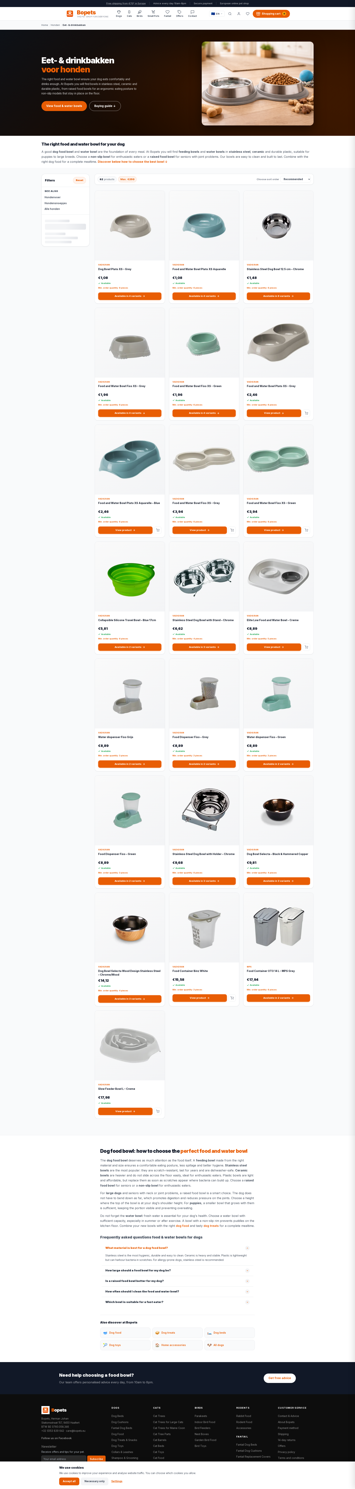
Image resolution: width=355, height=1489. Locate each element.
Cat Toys (158, 1452)
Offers (281, 1445)
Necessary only (94, 1481)
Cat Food (158, 1457)
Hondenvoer (53, 197)
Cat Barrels (159, 1440)
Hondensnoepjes (56, 203)
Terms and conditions (291, 1457)
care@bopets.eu (75, 1430)
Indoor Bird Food (205, 1422)
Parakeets (201, 1416)
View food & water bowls (64, 106)
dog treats (211, 1226)
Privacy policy (286, 1452)
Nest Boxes (202, 1434)
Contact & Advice (288, 1416)
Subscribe (96, 1459)
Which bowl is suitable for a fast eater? (134, 1302)
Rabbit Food (243, 1416)
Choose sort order (268, 179)
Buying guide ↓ (105, 106)
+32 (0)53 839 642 (52, 1430)
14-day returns (286, 1440)
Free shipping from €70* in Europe (126, 3)
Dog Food (117, 1434)
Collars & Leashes (122, 1452)
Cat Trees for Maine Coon (169, 1428)
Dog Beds (117, 1416)
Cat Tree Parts (162, 1434)
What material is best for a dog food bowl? (136, 1248)
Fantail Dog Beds (121, 1428)
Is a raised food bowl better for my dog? (134, 1281)
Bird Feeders (202, 1428)
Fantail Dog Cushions (249, 1450)
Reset (79, 180)
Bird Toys (200, 1445)
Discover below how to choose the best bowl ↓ (133, 161)
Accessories (243, 1428)
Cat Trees (159, 1416)
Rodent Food (244, 1422)
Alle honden (52, 208)
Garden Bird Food (205, 1440)
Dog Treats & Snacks (124, 1440)
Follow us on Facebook (56, 1438)
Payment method (288, 1428)
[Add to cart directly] (306, 413)
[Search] (230, 13)
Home (44, 24)
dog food (55, 161)
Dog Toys (117, 1445)
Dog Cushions (120, 1422)
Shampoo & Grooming (124, 1457)
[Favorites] (247, 13)
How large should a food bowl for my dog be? (138, 1270)
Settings (116, 1481)
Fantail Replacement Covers (253, 1456)
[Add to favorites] (159, 196)
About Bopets (286, 1422)
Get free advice (279, 1378)
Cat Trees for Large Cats (168, 1422)
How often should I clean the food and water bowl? (142, 1291)
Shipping (283, 1434)
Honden (55, 24)
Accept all (69, 1481)
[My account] (238, 13)
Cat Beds (158, 1445)
